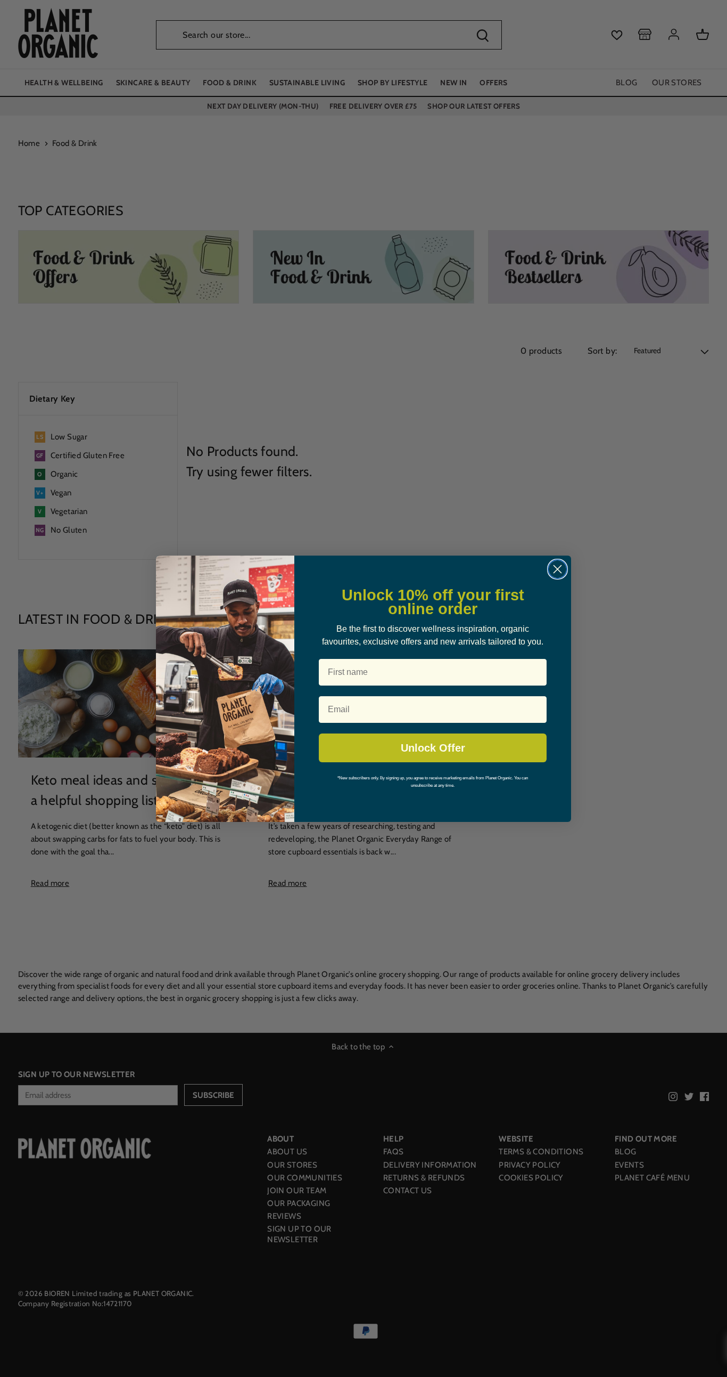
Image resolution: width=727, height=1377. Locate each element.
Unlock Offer (433, 748)
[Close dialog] (557, 569)
